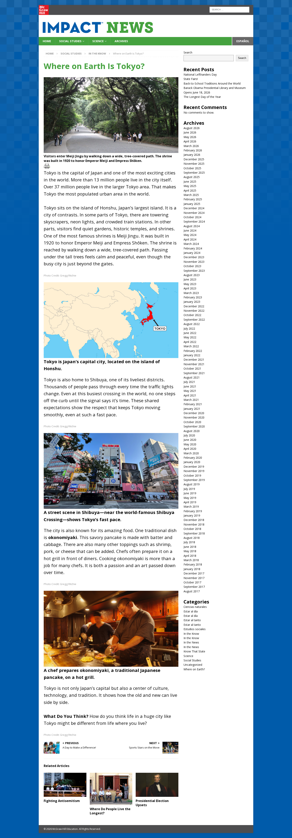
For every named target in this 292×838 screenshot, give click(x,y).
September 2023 (194, 271)
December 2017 (194, 573)
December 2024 (194, 208)
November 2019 (194, 471)
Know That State (194, 651)
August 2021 (192, 377)
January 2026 (192, 155)
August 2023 (192, 275)
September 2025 (194, 172)
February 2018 (193, 564)
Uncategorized (193, 665)
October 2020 (192, 422)
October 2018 (192, 529)
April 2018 (190, 556)
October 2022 (192, 315)
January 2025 (192, 204)
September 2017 (194, 587)
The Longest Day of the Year (202, 97)
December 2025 (194, 159)
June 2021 (190, 386)
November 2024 (194, 213)
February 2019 (193, 511)
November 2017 (194, 578)
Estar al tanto (192, 620)
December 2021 (194, 359)
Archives (121, 41)
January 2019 (192, 515)
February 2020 (193, 457)
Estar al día (191, 611)
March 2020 (191, 453)
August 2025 (192, 177)
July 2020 (189, 435)
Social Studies (70, 41)
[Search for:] (229, 9)
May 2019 (190, 498)
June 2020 (190, 440)
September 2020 (194, 426)
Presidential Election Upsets (152, 803)
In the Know (191, 634)
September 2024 (194, 221)
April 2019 (190, 502)
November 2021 (194, 364)
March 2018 (191, 560)
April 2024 (190, 239)
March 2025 (191, 195)
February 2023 (193, 297)
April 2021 (190, 395)
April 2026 (190, 141)
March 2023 (191, 293)
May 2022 (190, 337)
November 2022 (194, 310)
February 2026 (193, 150)
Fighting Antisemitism (62, 801)
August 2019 (192, 484)
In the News (191, 642)
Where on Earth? (194, 669)
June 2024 (190, 230)
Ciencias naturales (195, 607)
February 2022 (193, 351)
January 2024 (192, 253)
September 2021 (194, 373)
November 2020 (194, 417)
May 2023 (190, 284)
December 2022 (194, 306)
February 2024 (193, 248)
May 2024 (190, 235)
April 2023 (190, 288)
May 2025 (190, 186)
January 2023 (192, 302)
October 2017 (192, 582)
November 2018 (194, 524)
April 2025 (190, 190)
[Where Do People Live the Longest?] (111, 789)
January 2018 (192, 569)
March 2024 (191, 244)
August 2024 (192, 226)
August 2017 (192, 591)
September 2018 (194, 533)
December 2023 (194, 257)
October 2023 (192, 266)
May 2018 (190, 551)
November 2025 (194, 163)
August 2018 (192, 538)
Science (98, 41)
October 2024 (192, 217)
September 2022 (194, 319)
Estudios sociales (195, 629)
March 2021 (191, 400)
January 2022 (192, 355)
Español (242, 41)
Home (47, 41)
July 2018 (189, 542)
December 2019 (194, 466)
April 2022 (190, 342)
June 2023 (190, 279)
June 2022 (190, 333)
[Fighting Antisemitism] (65, 785)
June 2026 (190, 132)
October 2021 (192, 368)
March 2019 (191, 506)
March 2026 (191, 146)
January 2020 (192, 462)
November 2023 (194, 262)
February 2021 (193, 404)
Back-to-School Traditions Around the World (212, 83)
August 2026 (192, 128)
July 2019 (189, 489)
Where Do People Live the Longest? (110, 811)
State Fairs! (191, 79)
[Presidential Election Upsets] (157, 785)
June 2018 (190, 547)
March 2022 (191, 346)
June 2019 (190, 493)
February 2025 (193, 199)
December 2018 (194, 520)
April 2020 (190, 449)
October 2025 (192, 168)
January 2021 (192, 409)
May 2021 (190, 391)
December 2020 (194, 413)
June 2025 (190, 181)
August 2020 (192, 431)
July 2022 (189, 328)
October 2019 (192, 475)
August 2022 (192, 324)
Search (188, 52)
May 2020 (190, 444)
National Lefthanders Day (200, 74)
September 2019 (194, 480)
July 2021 (189, 382)
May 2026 (190, 137)
